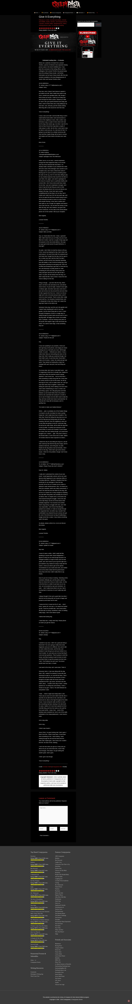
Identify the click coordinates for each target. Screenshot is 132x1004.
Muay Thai (58, 962)
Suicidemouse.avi (59, 907)
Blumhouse (58, 943)
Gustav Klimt (58, 954)
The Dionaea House (60, 913)
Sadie (32, 887)
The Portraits (58, 917)
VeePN (57, 982)
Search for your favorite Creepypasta (87, 21)
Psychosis (33, 856)
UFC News (58, 980)
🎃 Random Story (91, 12)
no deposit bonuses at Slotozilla (63, 964)
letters (64, 23)
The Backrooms (59, 911)
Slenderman (58, 899)
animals (42, 23)
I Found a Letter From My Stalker (39, 926)
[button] (97, 12)
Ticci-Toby (33, 905)
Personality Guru (59, 972)
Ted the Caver (58, 909)
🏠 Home (36, 12)
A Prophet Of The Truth (37, 938)
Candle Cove (58, 862)
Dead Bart (57, 866)
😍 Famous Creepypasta (55, 12)
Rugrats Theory (59, 895)
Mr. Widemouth (34, 893)
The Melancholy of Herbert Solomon (40, 919)
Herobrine (57, 872)
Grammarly (33, 972)
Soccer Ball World (59, 976)
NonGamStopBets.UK (60, 968)
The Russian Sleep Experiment (63, 921)
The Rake (57, 919)
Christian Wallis (48, 23)
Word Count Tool (35, 976)
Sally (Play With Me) (60, 897)
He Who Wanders (35, 880)
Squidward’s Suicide (60, 905)
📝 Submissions (80, 12)
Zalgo (56, 934)
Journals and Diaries (55, 20)
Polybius (57, 889)
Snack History (58, 974)
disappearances (58, 23)
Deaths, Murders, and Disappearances (56, 21)
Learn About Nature (60, 956)
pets (49, 25)
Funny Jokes (58, 952)
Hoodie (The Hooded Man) (62, 874)
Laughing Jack (58, 878)
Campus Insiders (59, 947)
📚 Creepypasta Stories (68, 12)
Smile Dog (58, 901)
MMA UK (57, 960)
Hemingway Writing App (37, 974)
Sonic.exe (57, 903)
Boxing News (58, 945)
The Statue (58, 925)
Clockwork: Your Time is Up (62, 864)
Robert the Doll (59, 893)
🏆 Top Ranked (45, 12)
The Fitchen (58, 978)
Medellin (57, 958)
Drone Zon (58, 949)
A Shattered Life (35, 874)
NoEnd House (58, 886)
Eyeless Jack (58, 868)
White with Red (59, 929)
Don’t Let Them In (35, 932)
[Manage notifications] (129, 1001)
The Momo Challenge (60, 915)
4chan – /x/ (33, 960)
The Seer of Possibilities (37, 899)
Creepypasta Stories (35, 962)
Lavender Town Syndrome (61, 880)
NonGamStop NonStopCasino (62, 966)
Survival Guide (34, 944)
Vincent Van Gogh (59, 984)
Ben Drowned (34, 868)
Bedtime (33, 862)
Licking (57, 882)
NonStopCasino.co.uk (60, 970)
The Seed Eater (59, 923)
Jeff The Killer (58, 876)
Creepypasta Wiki (57, 766)
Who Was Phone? (59, 931)
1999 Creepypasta (59, 856)
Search (98, 24)
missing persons (43, 25)
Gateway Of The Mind (60, 870)
